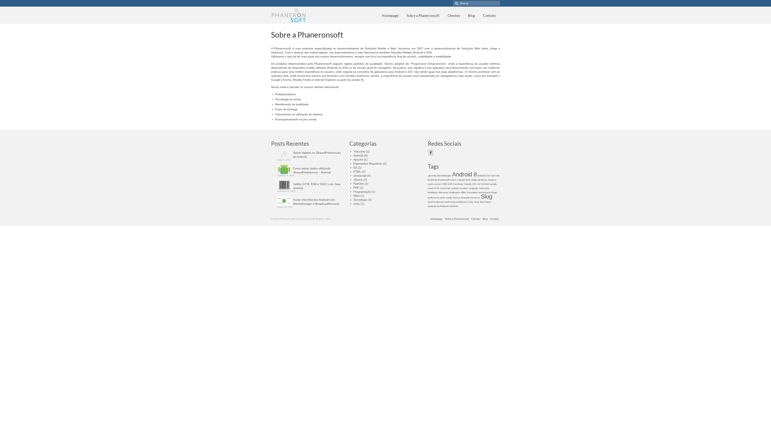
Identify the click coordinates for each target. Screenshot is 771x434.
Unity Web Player (482, 202)
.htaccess (359, 151)
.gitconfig (432, 175)
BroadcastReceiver (447, 180)
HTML (357, 171)
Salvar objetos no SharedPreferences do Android (317, 154)
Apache (358, 159)
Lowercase (484, 188)
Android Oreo (484, 175)
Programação (362, 191)
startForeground (436, 202)
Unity (356, 203)
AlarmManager (444, 175)
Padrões (358, 183)
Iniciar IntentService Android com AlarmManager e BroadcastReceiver (316, 201)
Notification (454, 192)
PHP (356, 187)
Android (358, 155)
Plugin (494, 192)
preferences (434, 198)
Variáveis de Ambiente (438, 206)
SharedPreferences (470, 198)
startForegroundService (456, 202)
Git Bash (485, 184)
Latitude (455, 188)
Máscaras (443, 192)
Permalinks (472, 192)
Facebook (458, 184)
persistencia (485, 192)
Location (463, 188)
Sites (356, 195)
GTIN (436, 188)
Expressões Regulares (367, 163)
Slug (486, 196)
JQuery (358, 179)
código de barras (479, 180)
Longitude (473, 188)
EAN (450, 184)
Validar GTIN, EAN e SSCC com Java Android (317, 186)
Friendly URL (470, 184)
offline (463, 192)
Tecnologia (360, 199)
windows (454, 206)
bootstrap (432, 180)
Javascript (359, 175)
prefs (442, 198)
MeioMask (433, 192)
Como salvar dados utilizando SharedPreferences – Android (312, 170)
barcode (496, 175)
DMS (444, 184)
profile (449, 198)
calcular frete (463, 180)
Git (355, 167)
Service (456, 198)
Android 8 (464, 174)
